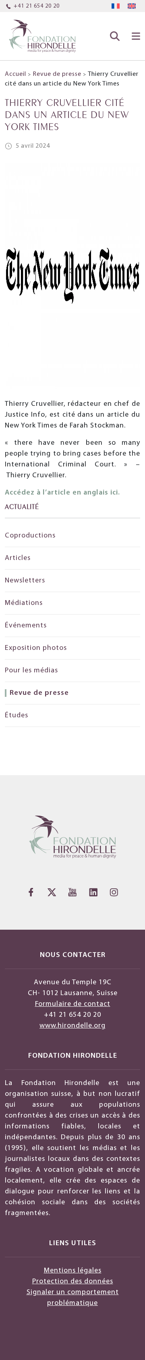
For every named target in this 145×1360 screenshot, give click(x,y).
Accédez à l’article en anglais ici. (62, 493)
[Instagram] (114, 892)
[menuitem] (116, 6)
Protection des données (72, 1281)
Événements (26, 625)
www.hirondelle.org (72, 1026)
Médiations (24, 603)
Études (16, 715)
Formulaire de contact (72, 1004)
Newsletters (25, 580)
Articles (18, 558)
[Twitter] (52, 892)
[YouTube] (72, 892)
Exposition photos (36, 648)
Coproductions (30, 536)
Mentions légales (73, 1270)
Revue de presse (57, 74)
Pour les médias (31, 670)
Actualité (22, 506)
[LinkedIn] (93, 892)
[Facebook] (31, 892)
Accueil (15, 74)
